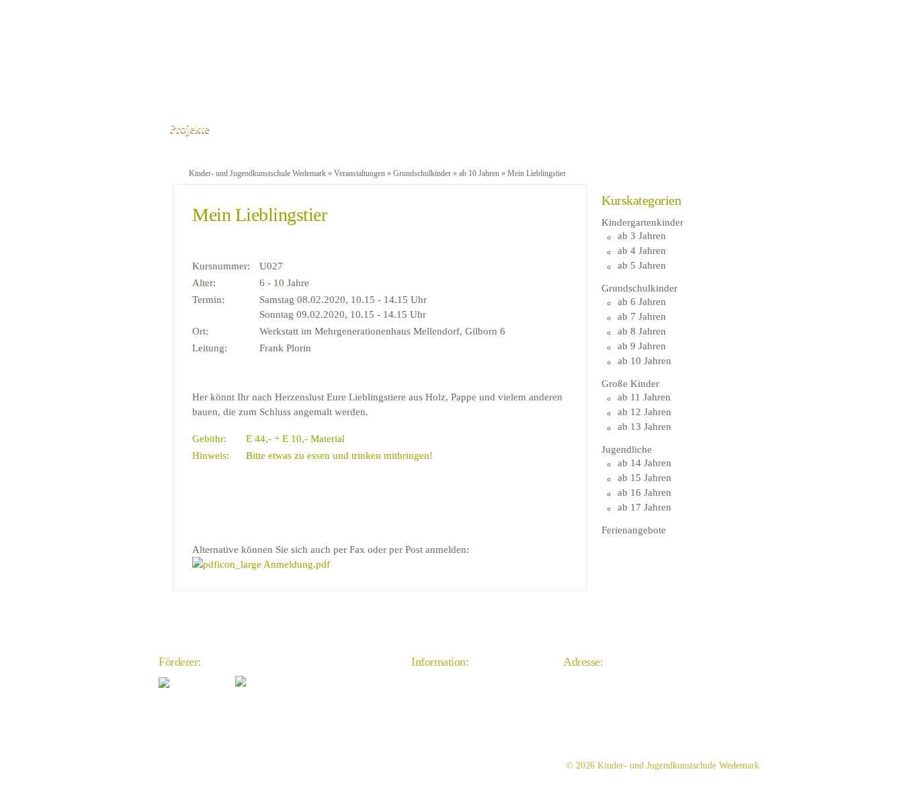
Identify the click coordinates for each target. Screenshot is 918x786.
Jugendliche (626, 449)
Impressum (432, 696)
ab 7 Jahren (642, 316)
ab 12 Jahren (644, 411)
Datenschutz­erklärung (452, 709)
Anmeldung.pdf (295, 564)
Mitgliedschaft (438, 736)
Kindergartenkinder (642, 222)
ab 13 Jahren (644, 426)
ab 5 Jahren (642, 265)
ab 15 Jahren (644, 477)
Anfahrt (426, 682)
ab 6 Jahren (642, 301)
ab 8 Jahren (642, 331)
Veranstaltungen (359, 173)
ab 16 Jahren (644, 492)
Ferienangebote (633, 530)
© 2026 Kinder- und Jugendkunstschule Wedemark (662, 765)
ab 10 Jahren (479, 173)
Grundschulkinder (422, 173)
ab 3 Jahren (642, 235)
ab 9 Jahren (642, 346)
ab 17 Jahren (644, 507)
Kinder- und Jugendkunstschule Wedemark (257, 173)
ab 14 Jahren (644, 462)
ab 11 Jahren (644, 397)
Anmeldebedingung (448, 722)
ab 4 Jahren (642, 250)
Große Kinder (630, 383)
